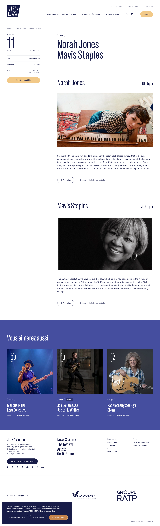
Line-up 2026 (53, 14)
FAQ (109, 448)
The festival (65, 444)
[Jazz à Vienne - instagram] (12, 467)
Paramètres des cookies (17, 517)
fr (109, 6)
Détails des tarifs (34, 72)
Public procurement (141, 442)
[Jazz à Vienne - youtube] (27, 467)
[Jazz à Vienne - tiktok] (17, 467)
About (73, 14)
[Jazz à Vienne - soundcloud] (42, 467)
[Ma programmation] (132, 14)
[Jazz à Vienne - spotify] (32, 467)
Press (135, 439)
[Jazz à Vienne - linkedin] (22, 467)
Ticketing (111, 445)
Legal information (140, 445)
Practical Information (91, 14)
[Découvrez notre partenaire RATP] (126, 495)
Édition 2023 (21, 29)
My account (112, 442)
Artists (65, 14)
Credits (150, 521)
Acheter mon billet (23, 80)
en (112, 6)
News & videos (112, 14)
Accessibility (148, 6)
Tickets (146, 14)
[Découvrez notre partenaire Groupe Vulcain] (83, 495)
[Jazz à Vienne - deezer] (37, 467)
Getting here (65, 453)
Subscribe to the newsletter (22, 461)
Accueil (10, 29)
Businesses (120, 6)
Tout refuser (39, 517)
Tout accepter (59, 517)
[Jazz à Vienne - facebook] (7, 467)
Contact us (112, 452)
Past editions (133, 6)
